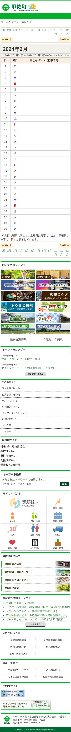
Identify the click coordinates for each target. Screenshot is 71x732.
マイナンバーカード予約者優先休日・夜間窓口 (28, 368)
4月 (21, 30)
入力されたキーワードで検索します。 (24, 479)
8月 (44, 30)
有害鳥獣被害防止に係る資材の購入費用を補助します (37, 615)
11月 (61, 32)
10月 (55, 32)
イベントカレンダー (22, 21)
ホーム (4, 21)
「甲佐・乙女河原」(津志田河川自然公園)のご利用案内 (38, 606)
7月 (38, 30)
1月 (3, 30)
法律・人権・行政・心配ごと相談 (20, 359)
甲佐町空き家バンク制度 (20, 603)
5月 (27, 30)
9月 (50, 30)
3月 (15, 30)
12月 (67, 32)
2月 (9, 30)
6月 (32, 30)
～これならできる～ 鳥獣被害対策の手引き (32, 611)
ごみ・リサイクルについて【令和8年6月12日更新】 (36, 619)
